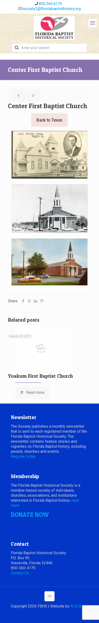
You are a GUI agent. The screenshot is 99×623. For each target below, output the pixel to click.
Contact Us (20, 573)
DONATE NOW (30, 514)
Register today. (23, 456)
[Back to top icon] (49, 596)
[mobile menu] (92, 23)
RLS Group (79, 606)
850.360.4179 (50, 3)
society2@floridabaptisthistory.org (52, 8)
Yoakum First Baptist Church (40, 376)
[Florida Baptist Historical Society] (54, 28)
